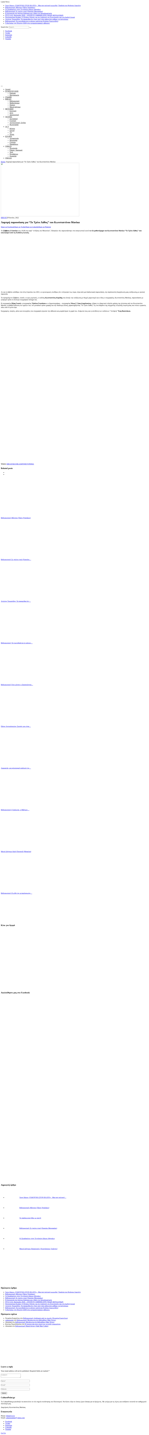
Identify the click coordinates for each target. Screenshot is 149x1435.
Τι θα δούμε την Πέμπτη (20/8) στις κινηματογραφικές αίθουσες (27, 23)
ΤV (11, 132)
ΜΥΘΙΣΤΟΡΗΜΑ (27, 464)
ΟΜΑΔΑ (8, 158)
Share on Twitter (20, 227)
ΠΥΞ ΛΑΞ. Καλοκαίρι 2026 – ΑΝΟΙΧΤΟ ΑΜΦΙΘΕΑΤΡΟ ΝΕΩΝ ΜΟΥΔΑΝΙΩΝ (34, 15)
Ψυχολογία (13, 148)
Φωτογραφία (14, 125)
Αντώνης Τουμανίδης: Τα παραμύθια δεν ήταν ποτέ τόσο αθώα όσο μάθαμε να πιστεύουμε (36, 19)
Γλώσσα (12, 142)
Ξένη (11, 113)
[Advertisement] (74, 68)
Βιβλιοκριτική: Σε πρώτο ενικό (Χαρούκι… (16, 559)
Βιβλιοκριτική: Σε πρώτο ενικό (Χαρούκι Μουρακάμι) (24, 11)
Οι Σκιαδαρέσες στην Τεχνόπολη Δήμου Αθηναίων (23, 9)
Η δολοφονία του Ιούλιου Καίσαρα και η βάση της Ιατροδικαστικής (28, 13)
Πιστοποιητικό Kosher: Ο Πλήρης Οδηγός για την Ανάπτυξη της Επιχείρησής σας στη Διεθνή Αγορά (40, 17)
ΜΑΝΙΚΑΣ (17, 464)
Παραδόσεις (14, 144)
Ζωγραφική (14, 119)
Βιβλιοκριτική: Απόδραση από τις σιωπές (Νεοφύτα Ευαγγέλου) (45, 1318)
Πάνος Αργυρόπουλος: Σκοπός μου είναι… (16, 726)
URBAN (8, 146)
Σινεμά (12, 130)
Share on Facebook (7, 227)
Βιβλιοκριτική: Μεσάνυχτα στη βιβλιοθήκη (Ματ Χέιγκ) (36, 1320)
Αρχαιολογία (14, 138)
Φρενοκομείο (14, 95)
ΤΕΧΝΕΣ (8, 117)
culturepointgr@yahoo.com (15, 1418)
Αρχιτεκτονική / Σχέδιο (18, 123)
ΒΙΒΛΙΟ (8, 99)
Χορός (12, 134)
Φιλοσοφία (13, 140)
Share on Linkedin (32, 227)
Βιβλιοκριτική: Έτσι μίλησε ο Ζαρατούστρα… (17, 685)
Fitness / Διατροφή (16, 150)
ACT (7, 127)
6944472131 (10, 1416)
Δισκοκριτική (14, 115)
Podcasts (13, 93)
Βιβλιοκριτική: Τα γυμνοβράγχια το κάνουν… (17, 643)
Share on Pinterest (44, 227)
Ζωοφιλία (13, 156)
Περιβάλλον (14, 154)
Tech (11, 152)
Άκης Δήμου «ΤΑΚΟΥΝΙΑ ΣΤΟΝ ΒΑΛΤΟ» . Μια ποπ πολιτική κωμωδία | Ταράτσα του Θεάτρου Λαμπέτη (43, 5)
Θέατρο (12, 129)
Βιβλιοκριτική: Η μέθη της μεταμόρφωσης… (16, 893)
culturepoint (9, 1320)
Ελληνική (13, 111)
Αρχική (7, 89)
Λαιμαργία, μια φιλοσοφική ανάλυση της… (16, 768)
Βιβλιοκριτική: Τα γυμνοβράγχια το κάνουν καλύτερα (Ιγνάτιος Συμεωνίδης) (31, 21)
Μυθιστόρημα (14, 103)
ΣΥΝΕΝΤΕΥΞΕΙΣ (11, 91)
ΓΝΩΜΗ (8, 97)
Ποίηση (12, 105)
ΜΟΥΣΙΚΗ (9, 109)
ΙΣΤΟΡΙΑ (8, 136)
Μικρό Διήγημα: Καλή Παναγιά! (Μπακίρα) (16, 851)
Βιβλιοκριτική (14, 101)
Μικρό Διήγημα (15, 107)
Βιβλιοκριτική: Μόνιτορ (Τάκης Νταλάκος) (20, 7)
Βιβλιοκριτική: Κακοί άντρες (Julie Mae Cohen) (31, 1326)
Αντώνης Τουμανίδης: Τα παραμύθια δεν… (16, 601)
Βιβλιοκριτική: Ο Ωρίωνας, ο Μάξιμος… (15, 810)
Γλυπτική (13, 121)
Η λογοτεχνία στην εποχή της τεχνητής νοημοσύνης (43, 1324)
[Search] (30, 27)
